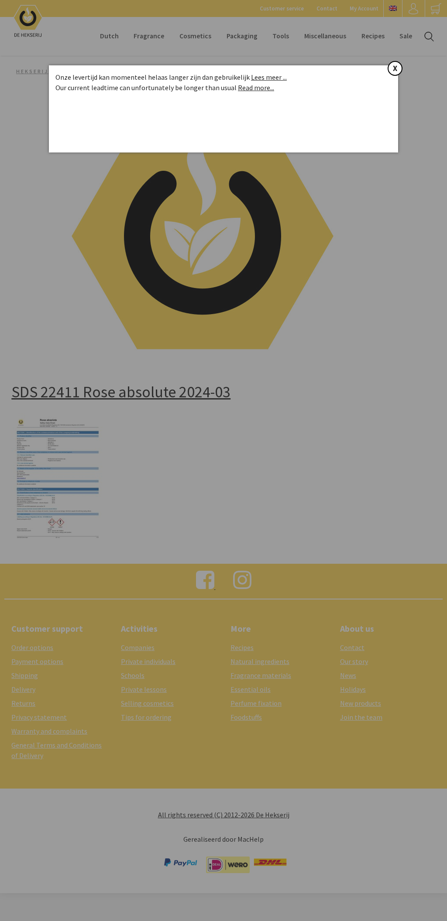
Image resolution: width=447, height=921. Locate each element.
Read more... (256, 87)
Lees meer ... (269, 77)
